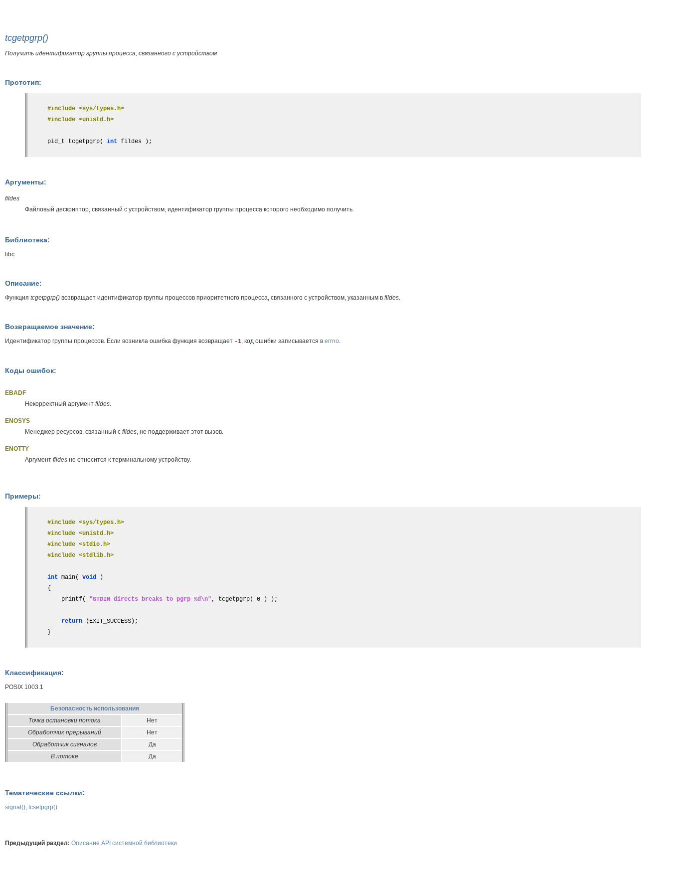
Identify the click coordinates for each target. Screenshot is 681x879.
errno (332, 341)
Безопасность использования (94, 708)
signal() (15, 807)
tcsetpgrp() (42, 807)
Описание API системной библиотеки (124, 843)
